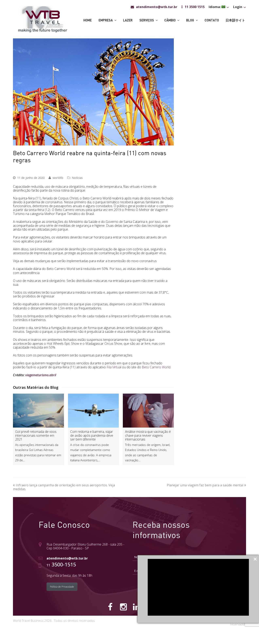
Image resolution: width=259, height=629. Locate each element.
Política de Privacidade (62, 586)
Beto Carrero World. (156, 367)
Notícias (77, 178)
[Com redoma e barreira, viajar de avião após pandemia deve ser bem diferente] (93, 411)
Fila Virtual (114, 367)
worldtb (58, 178)
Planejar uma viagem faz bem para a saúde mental (205, 485)
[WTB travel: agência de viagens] (42, 19)
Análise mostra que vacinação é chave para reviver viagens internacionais (148, 435)
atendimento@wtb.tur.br (67, 558)
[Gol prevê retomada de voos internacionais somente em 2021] (38, 411)
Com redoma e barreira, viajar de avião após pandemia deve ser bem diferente (91, 435)
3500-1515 (61, 564)
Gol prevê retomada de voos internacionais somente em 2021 (35, 435)
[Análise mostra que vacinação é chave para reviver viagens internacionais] (148, 411)
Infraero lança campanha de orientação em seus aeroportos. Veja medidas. (64, 487)
